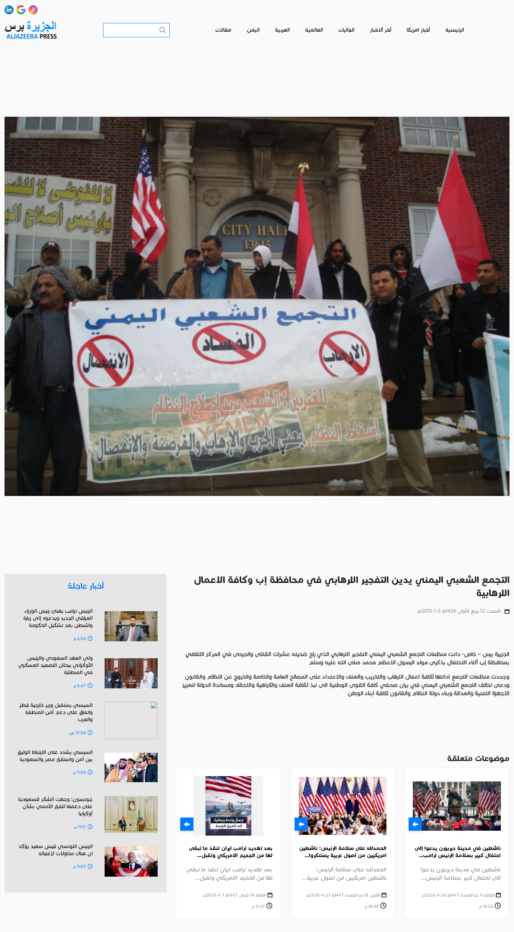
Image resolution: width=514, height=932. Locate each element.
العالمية (314, 30)
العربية (282, 30)
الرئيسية (455, 30)
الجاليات (346, 30)
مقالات (223, 30)
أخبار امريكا (418, 30)
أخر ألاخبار (380, 30)
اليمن (253, 30)
